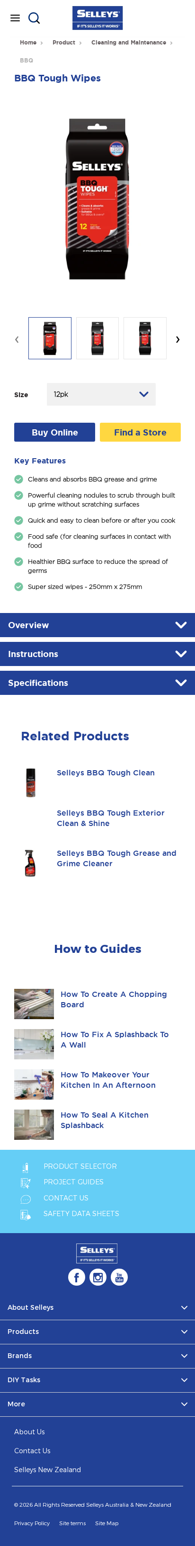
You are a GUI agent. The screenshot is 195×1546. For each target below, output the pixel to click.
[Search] (34, 18)
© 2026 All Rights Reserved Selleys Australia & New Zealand (92, 1505)
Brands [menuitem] (20, 1355)
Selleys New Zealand (47, 1470)
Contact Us (32, 1451)
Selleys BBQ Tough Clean (106, 772)
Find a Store (140, 432)
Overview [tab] (28, 625)
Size (21, 395)
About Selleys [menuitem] (30, 1307)
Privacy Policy (32, 1523)
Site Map (106, 1523)
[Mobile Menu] (15, 18)
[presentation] (17, 338)
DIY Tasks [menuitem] (24, 1380)
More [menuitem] (16, 1404)
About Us (29, 1432)
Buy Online (55, 432)
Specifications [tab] (38, 682)
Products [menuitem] (23, 1331)
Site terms (72, 1523)
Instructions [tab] (33, 653)
